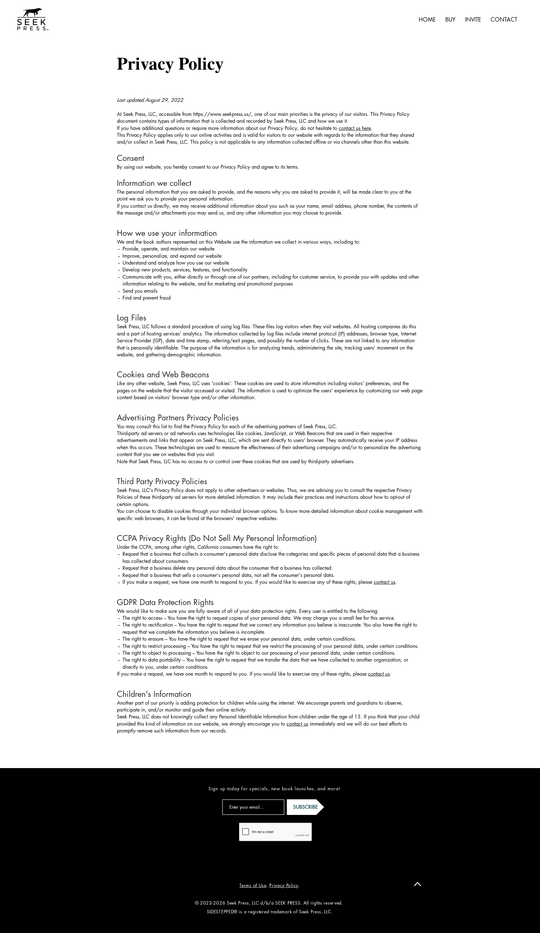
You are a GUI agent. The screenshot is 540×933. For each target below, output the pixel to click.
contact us (384, 582)
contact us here (355, 128)
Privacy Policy (283, 885)
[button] (450, 19)
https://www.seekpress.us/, (223, 114)
